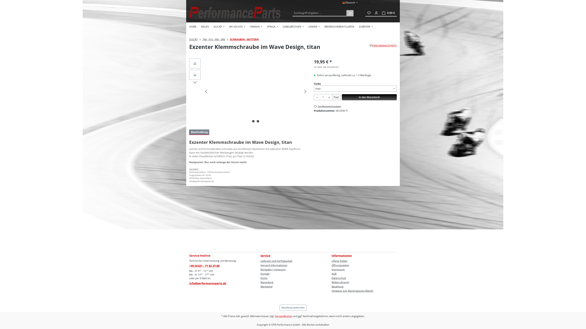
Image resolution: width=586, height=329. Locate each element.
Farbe (317, 83)
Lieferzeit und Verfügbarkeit (276, 261)
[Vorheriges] (206, 91)
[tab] (199, 132)
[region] (248, 91)
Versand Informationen (273, 265)
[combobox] (320, 13)
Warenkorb (266, 282)
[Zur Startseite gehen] (235, 12)
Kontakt (264, 274)
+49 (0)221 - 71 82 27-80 (204, 266)
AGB (334, 274)
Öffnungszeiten (340, 265)
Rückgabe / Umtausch (273, 269)
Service (265, 255)
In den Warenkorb (369, 97)
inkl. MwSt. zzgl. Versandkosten (326, 67)
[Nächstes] (305, 91)
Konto (264, 278)
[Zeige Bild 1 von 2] (253, 121)
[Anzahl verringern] (317, 97)
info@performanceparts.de (207, 283)
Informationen (342, 255)
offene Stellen (339, 261)
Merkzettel (266, 286)
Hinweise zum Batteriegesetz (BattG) (352, 291)
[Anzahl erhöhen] (329, 97)
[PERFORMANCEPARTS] (383, 48)
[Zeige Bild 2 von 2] (258, 121)
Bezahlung (338, 286)
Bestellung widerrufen (293, 307)
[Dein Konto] (376, 13)
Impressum (338, 269)
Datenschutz (339, 278)
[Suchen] (350, 13)
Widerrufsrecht (340, 282)
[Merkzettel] (369, 13)
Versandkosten (283, 316)
